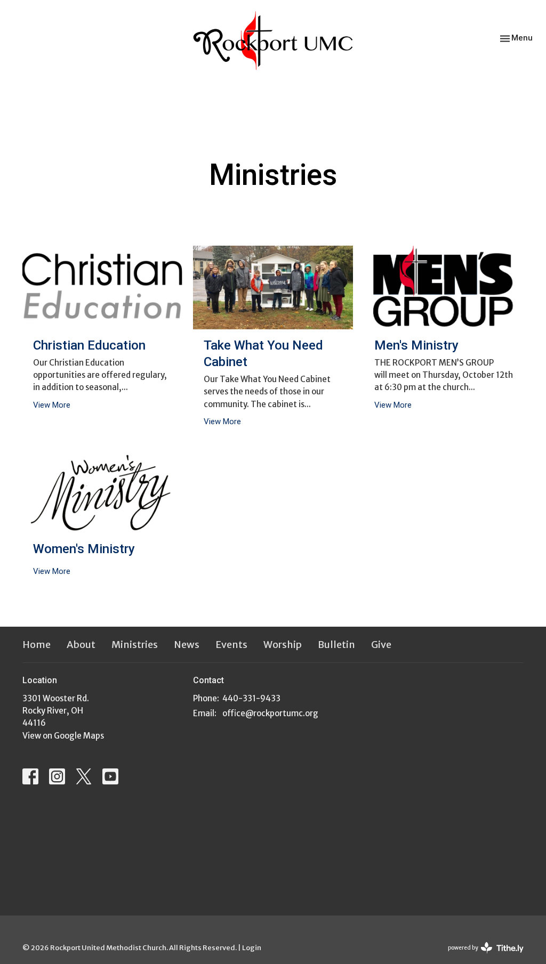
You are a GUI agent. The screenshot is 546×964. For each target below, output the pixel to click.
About (81, 644)
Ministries (134, 644)
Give (381, 644)
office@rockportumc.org (270, 713)
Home (36, 644)
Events (231, 644)
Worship (282, 644)
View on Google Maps (63, 736)
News (186, 644)
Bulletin (336, 644)
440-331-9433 (251, 698)
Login (251, 947)
